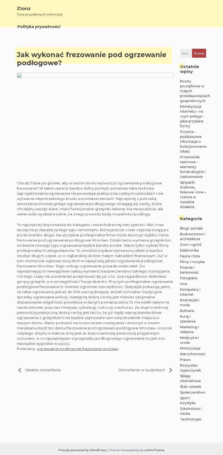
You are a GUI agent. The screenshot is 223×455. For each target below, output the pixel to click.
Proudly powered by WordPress (82, 450)
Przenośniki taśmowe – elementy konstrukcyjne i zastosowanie (192, 167)
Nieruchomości (192, 354)
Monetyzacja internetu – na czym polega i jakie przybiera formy (191, 116)
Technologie (190, 419)
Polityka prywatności (38, 26)
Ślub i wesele (190, 387)
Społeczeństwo (192, 392)
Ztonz (24, 8)
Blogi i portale (191, 228)
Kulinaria (187, 311)
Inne (183, 284)
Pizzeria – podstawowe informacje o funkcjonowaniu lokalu (193, 141)
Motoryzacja (190, 348)
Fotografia (188, 278)
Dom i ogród (190, 245)
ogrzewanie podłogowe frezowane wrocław (77, 348)
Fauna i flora (190, 256)
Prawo (185, 360)
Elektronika (189, 250)
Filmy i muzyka (192, 262)
